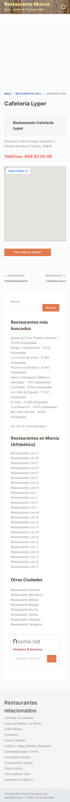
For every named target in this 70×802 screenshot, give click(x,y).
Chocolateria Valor (17, 774)
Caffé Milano (13, 729)
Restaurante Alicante (25, 590)
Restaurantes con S (24, 542)
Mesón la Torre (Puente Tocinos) (34, 338)
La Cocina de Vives (24, 357)
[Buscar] (63, 7)
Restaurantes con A (24, 453)
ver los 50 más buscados (28, 426)
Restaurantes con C (24, 463)
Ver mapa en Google (27, 252)
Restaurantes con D (24, 468)
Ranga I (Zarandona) (25, 347)
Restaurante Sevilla (24, 614)
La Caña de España (24, 392)
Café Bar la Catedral (18, 718)
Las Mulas (18, 387)
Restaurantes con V (24, 557)
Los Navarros (20, 407)
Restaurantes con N (24, 517)
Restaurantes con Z (24, 567)
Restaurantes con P (24, 527)
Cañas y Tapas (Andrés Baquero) (27, 746)
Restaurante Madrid (24, 600)
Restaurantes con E (24, 473)
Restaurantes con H (24, 488)
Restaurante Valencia (25, 619)
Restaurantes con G (24, 483)
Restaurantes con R (24, 537)
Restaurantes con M (25, 512)
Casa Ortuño (13, 768)
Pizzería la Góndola (24, 367)
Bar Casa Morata (23, 412)
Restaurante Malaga (25, 605)
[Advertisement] (35, 55)
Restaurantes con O (24, 522)
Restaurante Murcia (27, 4)
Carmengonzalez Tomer (21, 751)
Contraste (11, 735)
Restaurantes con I (24, 492)
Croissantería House (18, 763)
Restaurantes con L (24, 507)
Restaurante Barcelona (27, 595)
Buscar (15, 301)
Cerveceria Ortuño (17, 757)
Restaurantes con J (24, 497)
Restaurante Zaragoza (26, 624)
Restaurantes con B (24, 458)
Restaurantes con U (24, 552)
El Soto (16, 402)
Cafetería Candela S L (19, 779)
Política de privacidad (40, 797)
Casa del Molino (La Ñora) (22, 723)
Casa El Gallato (15, 740)
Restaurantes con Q (24, 532)
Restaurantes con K (24, 502)
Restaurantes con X (24, 561)
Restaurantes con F (24, 478)
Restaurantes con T (24, 547)
